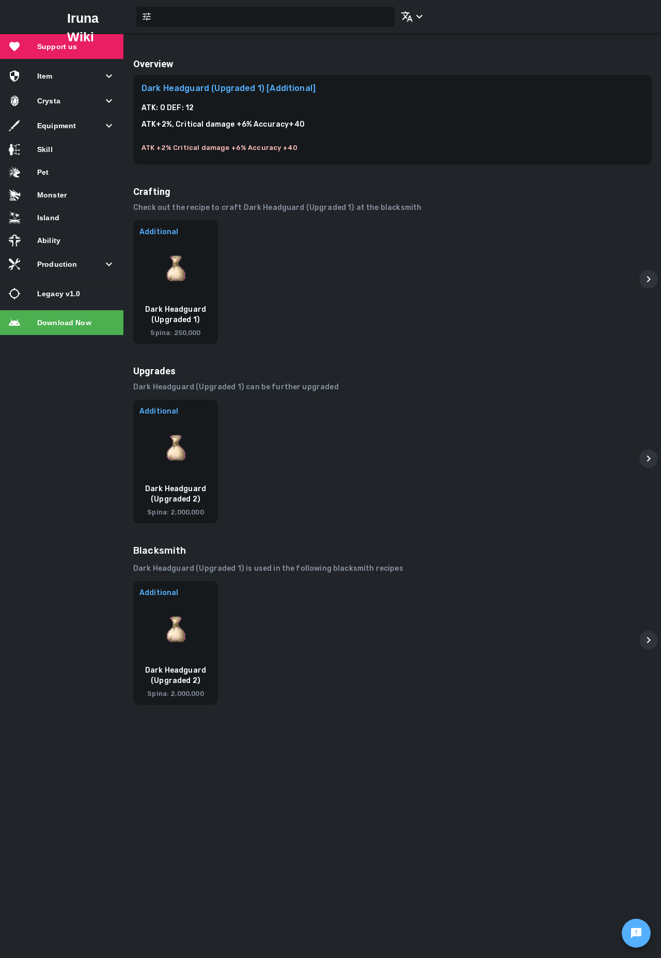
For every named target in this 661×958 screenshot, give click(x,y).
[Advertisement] (392, 808)
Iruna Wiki (83, 27)
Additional (159, 231)
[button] (410, 16)
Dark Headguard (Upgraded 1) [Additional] (228, 88)
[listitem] (61, 46)
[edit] (636, 933)
